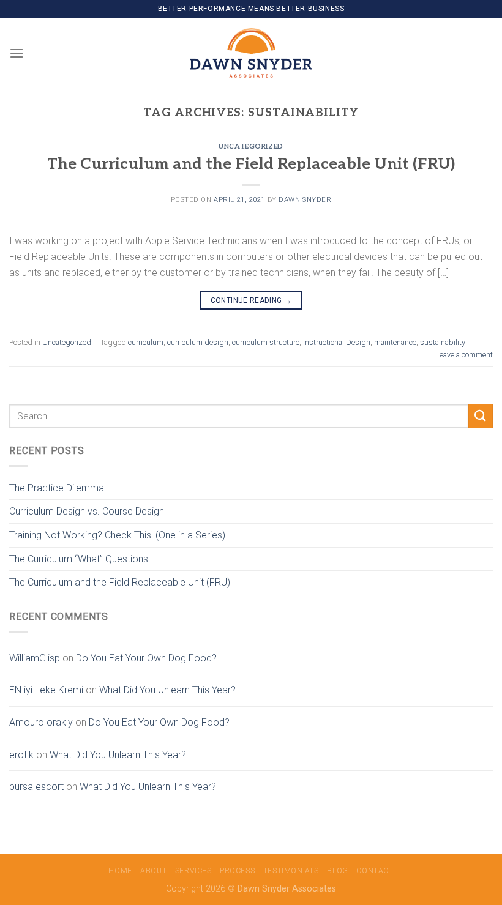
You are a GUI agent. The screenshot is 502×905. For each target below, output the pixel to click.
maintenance (395, 342)
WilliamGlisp (34, 658)
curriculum (145, 342)
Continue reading (251, 300)
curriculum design (197, 342)
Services (193, 870)
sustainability (442, 342)
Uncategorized (251, 147)
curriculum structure (265, 342)
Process (237, 870)
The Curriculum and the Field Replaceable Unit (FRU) (251, 164)
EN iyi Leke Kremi (46, 690)
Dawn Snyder (305, 200)
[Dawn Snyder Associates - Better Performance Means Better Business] (251, 52)
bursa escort (36, 786)
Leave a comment (464, 354)
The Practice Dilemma (56, 488)
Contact (374, 870)
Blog (337, 870)
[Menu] (16, 53)
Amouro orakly (41, 722)
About (153, 870)
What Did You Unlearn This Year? (167, 690)
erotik (21, 755)
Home (120, 870)
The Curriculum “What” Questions (78, 559)
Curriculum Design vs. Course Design (86, 511)
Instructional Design (336, 342)
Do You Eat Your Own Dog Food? (146, 658)
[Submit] (480, 416)
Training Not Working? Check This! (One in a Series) (117, 535)
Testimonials (291, 870)
